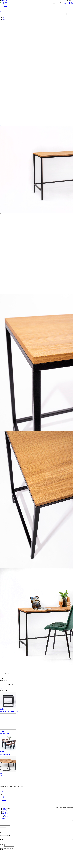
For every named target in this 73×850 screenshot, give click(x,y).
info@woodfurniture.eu (6, 791)
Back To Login (2, 837)
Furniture (5, 6)
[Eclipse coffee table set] (8, 771)
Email (1, 845)
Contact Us (4, 800)
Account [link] (68, 0)
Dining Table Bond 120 (5, 754)
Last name (1, 843)
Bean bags (6, 8)
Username (1, 844)
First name (2, 841)
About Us (3, 3)
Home (7, 2)
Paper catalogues (5, 5)
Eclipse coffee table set (5, 775)
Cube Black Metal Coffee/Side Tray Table (9, 711)
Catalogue (4, 4)
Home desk (17, 682)
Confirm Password (3, 848)
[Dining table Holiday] (8, 729)
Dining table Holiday (4, 733)
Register (71, 3)
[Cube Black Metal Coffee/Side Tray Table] (8, 707)
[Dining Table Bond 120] (8, 750)
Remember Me (3, 826)
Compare (1, 688)
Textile (5, 7)
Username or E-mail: (3, 832)
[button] (0, 12)
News (21, 682)
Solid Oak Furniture (25, 682)
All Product (4, 19)
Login (71, 2)
